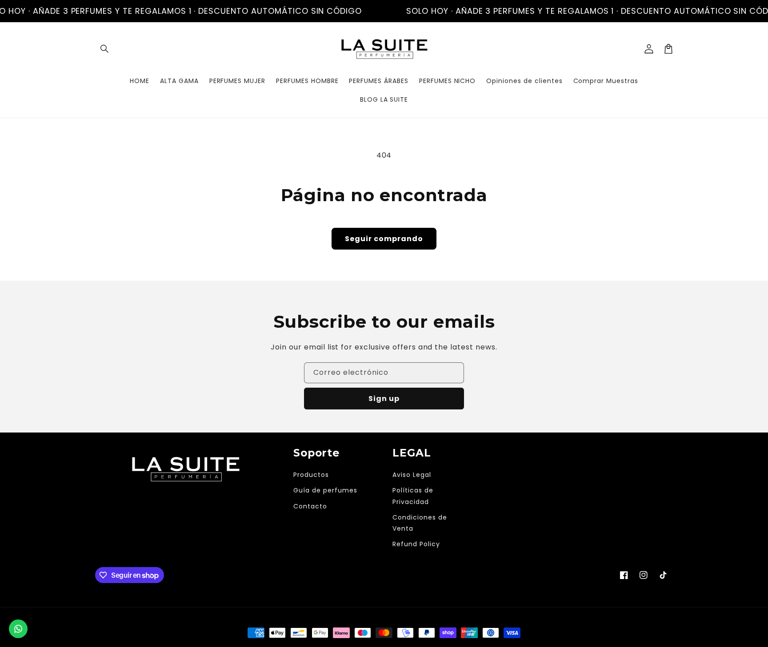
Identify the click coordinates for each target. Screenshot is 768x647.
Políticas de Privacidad (412, 496)
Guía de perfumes (325, 490)
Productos (311, 474)
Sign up (384, 398)
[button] (105, 49)
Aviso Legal (411, 474)
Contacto (310, 506)
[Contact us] (18, 628)
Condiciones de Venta (419, 523)
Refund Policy (416, 544)
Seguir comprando (384, 239)
